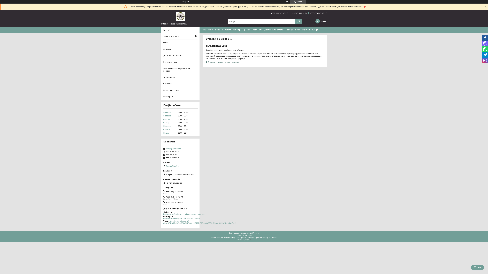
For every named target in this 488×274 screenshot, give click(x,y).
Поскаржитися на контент (246, 237)
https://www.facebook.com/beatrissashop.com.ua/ (184, 214)
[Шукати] (298, 21)
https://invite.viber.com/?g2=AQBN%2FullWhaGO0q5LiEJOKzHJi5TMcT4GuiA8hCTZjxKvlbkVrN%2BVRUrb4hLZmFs (199, 222)
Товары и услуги (171, 36)
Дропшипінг (169, 77)
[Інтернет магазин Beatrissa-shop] (180, 16)
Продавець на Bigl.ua (244, 235)
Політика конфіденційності (267, 237)
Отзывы (167, 49)
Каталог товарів (230, 29)
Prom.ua (256, 233)
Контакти (257, 29)
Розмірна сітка (293, 29)
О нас (165, 42)
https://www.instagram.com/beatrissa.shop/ (181, 218)
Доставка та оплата (273, 29)
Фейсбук (167, 83)
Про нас (246, 29)
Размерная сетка (171, 90)
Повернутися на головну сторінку (224, 62)
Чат (479, 267)
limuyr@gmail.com (173, 149)
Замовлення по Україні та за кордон (176, 69)
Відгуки (306, 29)
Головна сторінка (211, 29)
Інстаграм (168, 96)
